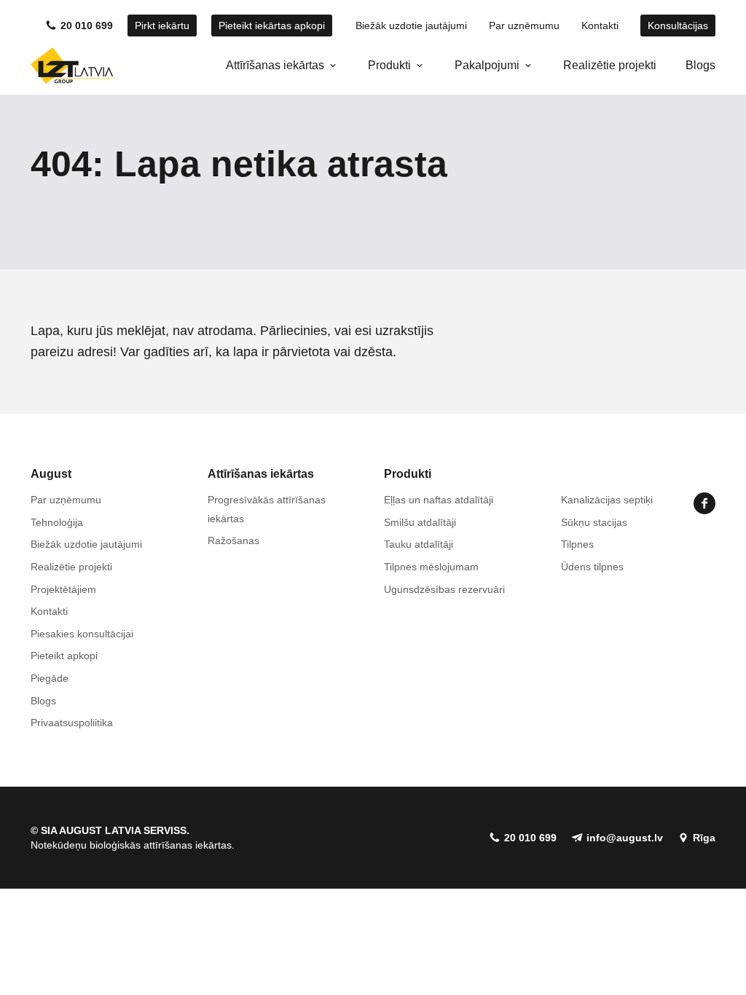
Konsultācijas (678, 25)
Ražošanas (233, 540)
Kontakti (600, 25)
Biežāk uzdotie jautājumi (411, 25)
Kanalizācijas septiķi (607, 500)
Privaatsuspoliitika (72, 722)
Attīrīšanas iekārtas (275, 65)
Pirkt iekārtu (162, 25)
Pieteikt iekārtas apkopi (272, 25)
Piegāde (49, 678)
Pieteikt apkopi (64, 655)
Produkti (389, 65)
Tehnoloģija (57, 522)
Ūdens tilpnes (592, 567)
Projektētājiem (63, 589)
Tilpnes (577, 544)
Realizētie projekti (609, 65)
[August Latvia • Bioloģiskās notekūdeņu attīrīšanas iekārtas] (72, 65)
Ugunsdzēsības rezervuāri (444, 589)
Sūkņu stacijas (594, 522)
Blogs (700, 65)
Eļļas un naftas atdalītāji (438, 500)
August (51, 474)
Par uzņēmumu (524, 25)
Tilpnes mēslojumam (431, 567)
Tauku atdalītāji (418, 544)
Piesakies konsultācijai (82, 634)
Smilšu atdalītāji (420, 522)
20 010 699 (86, 25)
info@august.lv (624, 837)
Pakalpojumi (487, 65)
